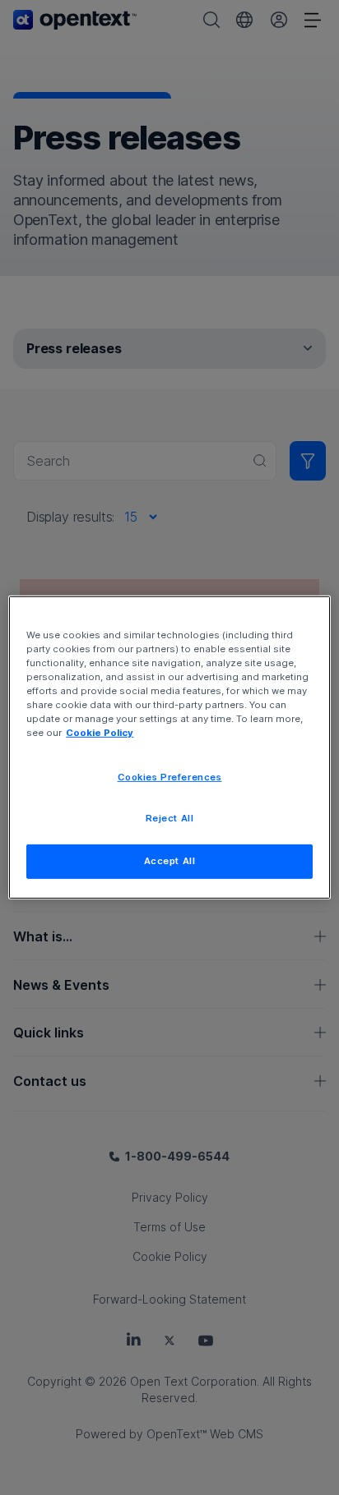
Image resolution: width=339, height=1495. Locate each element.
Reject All (170, 818)
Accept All (170, 861)
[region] (169, 747)
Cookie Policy (99, 732)
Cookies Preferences (170, 776)
